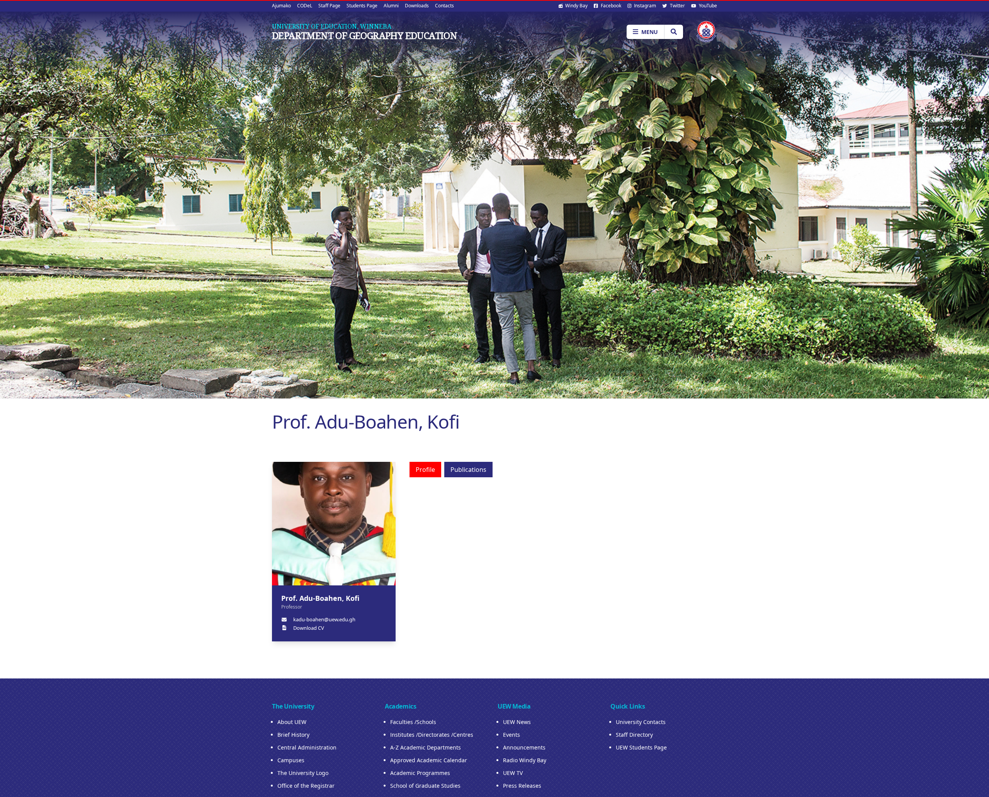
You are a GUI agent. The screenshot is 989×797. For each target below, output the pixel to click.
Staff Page (329, 5)
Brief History (293, 734)
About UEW (291, 722)
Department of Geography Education (364, 35)
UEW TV (513, 773)
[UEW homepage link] (706, 31)
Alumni (391, 5)
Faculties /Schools (413, 722)
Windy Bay (576, 5)
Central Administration (306, 747)
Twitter (677, 5)
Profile (425, 469)
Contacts (444, 5)
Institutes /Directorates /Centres (431, 734)
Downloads (417, 5)
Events (511, 734)
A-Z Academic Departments (425, 747)
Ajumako (281, 5)
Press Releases (522, 785)
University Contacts (641, 722)
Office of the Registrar (306, 785)
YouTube (707, 5)
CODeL (304, 5)
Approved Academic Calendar (428, 760)
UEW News (517, 722)
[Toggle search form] (673, 32)
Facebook (610, 5)
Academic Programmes (420, 773)
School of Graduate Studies (425, 785)
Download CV (308, 627)
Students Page (362, 5)
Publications (468, 469)
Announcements (524, 747)
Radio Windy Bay (524, 760)
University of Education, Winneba (331, 26)
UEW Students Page (641, 747)
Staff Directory (634, 734)
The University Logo (302, 773)
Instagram (644, 5)
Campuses (290, 760)
